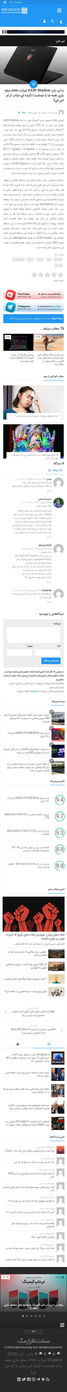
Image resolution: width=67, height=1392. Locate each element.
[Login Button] (44, 21)
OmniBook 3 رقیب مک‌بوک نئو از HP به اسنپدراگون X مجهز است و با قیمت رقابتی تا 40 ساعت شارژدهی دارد (27, 1058)
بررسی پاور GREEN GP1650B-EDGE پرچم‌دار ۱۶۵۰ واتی (28, 734)
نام (58, 646)
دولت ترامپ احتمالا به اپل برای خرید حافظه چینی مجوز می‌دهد (27, 1074)
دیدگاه (54, 470)
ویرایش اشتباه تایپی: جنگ (42, 1237)
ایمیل (29, 646)
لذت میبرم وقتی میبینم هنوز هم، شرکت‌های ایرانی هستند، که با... (28, 1189)
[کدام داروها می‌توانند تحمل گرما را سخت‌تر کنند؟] (33, 402)
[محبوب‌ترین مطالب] (18, 1044)
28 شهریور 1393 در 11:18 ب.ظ (35, 502)
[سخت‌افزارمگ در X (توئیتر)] (24, 1379)
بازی (48, 259)
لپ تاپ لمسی (18, 259)
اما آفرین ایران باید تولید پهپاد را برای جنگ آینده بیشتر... (29, 1260)
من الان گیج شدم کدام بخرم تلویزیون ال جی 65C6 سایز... (31, 1175)
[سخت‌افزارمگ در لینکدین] (19, 1379)
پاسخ (49, 490)
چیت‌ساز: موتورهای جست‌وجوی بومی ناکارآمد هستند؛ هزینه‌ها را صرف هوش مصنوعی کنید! (29, 320)
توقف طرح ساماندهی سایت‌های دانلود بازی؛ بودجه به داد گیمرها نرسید (26, 1090)
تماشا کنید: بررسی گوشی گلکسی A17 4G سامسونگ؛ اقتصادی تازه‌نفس (30, 849)
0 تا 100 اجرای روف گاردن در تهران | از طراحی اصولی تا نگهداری (26, 966)
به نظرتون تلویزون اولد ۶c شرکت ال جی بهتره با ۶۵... (30, 1201)
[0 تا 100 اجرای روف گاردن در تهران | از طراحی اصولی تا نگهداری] (56, 966)
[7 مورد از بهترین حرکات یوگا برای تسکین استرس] (56, 979)
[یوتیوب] (33, 295)
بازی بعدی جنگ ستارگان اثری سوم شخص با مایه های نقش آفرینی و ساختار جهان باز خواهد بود (50, 359)
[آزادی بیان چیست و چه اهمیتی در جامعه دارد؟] (56, 991)
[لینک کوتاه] (19, 113)
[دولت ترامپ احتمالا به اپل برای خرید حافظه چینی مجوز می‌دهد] (57, 1074)
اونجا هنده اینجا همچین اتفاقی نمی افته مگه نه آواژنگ (29, 1151)
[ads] (33, 32)
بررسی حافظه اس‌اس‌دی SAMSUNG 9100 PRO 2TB (26, 816)
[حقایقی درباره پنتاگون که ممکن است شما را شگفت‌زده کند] (56, 953)
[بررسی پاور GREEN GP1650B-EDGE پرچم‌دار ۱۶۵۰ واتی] (58, 734)
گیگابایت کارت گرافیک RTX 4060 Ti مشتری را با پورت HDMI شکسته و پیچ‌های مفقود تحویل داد (27, 1123)
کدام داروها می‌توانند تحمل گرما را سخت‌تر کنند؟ (36, 416)
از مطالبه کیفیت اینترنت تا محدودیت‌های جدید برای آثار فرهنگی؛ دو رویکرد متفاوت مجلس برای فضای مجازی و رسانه (28, 767)
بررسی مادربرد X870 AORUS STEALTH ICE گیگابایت (28, 832)
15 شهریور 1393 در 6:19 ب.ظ (25, 590)
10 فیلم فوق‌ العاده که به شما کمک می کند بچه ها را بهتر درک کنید (34, 456)
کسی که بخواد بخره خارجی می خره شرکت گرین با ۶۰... (29, 1212)
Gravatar (34, 691)
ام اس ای (58, 259)
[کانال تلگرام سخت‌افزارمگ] (38, 1379)
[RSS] (48, 1379)
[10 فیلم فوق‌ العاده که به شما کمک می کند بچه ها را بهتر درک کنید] (33, 441)
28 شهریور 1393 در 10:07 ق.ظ (35, 549)
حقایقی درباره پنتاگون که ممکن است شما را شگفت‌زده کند (27, 953)
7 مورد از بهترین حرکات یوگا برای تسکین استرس (25, 979)
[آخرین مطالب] (49, 1044)
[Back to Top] (33, 1331)
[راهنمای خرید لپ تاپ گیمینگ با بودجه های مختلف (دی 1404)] (33, 1293)
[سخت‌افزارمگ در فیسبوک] (29, 1379)
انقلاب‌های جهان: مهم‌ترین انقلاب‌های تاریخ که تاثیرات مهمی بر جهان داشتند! (35, 937)
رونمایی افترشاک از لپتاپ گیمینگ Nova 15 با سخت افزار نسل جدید (21, 358)
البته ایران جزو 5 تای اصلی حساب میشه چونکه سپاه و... (29, 1248)
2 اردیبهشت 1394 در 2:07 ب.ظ (29, 479)
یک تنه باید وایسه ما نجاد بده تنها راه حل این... (33, 1162)
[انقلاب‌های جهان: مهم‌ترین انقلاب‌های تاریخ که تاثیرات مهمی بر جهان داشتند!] (34, 914)
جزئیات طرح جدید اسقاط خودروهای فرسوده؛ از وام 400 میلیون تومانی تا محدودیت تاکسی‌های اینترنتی (26, 718)
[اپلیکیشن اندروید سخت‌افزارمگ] (43, 1379)
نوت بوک (58, 265)
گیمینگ (40, 259)
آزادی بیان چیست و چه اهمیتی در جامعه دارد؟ (26, 992)
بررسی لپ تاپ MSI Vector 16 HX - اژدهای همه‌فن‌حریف (28, 865)
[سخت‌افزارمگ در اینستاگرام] (33, 1379)
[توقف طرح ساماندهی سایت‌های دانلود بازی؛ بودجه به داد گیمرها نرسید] (57, 1090)
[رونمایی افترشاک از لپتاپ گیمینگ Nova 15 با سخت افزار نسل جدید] (18, 342)
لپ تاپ (60, 41)
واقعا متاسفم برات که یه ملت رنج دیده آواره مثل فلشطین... (33, 1225)
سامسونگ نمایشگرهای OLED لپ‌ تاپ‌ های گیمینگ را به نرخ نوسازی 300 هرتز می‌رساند (26, 751)
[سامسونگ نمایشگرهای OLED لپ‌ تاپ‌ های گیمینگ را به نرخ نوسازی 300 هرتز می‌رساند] (58, 751)
